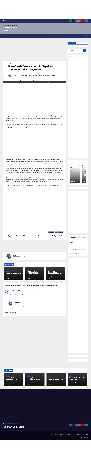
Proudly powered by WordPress (10, 435)
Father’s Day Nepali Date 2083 (77, 249)
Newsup (22, 435)
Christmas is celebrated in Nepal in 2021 (50, 236)
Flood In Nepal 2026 (13, 274)
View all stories (82, 165)
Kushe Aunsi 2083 (74, 253)
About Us (14, 35)
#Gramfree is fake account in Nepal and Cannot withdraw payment (39, 75)
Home (6, 35)
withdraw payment (32, 177)
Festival (7, 376)
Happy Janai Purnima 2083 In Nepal (33, 379)
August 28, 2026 (11, 382)
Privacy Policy (49, 35)
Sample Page (61, 35)
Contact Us (23, 35)
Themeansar (28, 435)
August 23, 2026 (74, 382)
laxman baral (17, 74)
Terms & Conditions (74, 35)
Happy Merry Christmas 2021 (16, 236)
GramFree (8, 185)
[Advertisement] (40, 9)
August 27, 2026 (53, 382)
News (9, 63)
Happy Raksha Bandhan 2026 (77, 237)
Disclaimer (33, 35)
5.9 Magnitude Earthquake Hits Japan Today (33, 273)
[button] (84, 36)
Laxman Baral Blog (13, 426)
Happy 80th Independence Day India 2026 (54, 273)
